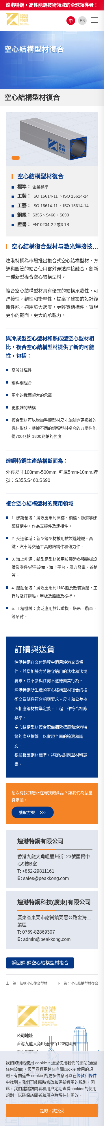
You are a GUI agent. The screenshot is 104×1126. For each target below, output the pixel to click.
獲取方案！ (29, 812)
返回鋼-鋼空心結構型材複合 (40, 962)
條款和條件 (87, 1075)
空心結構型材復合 (84, 984)
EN (82, 20)
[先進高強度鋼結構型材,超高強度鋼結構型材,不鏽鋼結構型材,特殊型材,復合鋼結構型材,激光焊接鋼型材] (17, 19)
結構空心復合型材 (33, 984)
